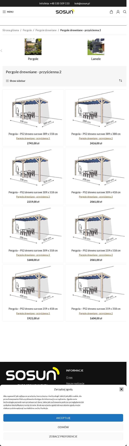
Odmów (63, 427)
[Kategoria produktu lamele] (95, 51)
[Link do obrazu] (32, 373)
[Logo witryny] (64, 11)
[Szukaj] (124, 11)
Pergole (27, 30)
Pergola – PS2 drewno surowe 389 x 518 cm (33, 133)
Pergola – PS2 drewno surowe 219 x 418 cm (33, 308)
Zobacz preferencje (63, 436)
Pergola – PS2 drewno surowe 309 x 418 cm (95, 192)
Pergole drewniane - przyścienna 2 (33, 138)
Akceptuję (63, 417)
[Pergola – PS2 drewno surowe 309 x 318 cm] (33, 227)
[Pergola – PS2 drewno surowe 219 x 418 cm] (33, 285)
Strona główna (11, 30)
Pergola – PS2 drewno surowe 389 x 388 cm (95, 133)
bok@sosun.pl (82, 3)
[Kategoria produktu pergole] (33, 51)
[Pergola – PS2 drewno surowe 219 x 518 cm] (96, 227)
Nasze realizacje (75, 383)
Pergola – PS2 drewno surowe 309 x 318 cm (33, 250)
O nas (69, 377)
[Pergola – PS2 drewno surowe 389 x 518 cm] (33, 111)
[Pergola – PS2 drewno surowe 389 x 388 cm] (96, 111)
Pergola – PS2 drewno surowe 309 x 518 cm (33, 192)
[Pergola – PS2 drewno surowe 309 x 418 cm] (96, 169)
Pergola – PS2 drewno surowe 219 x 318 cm (95, 308)
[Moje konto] (118, 11)
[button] (121, 389)
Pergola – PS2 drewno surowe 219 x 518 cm (95, 250)
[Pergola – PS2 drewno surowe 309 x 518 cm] (33, 169)
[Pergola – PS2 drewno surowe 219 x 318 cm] (96, 285)
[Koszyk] (111, 11)
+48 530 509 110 (60, 3)
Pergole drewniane (46, 30)
